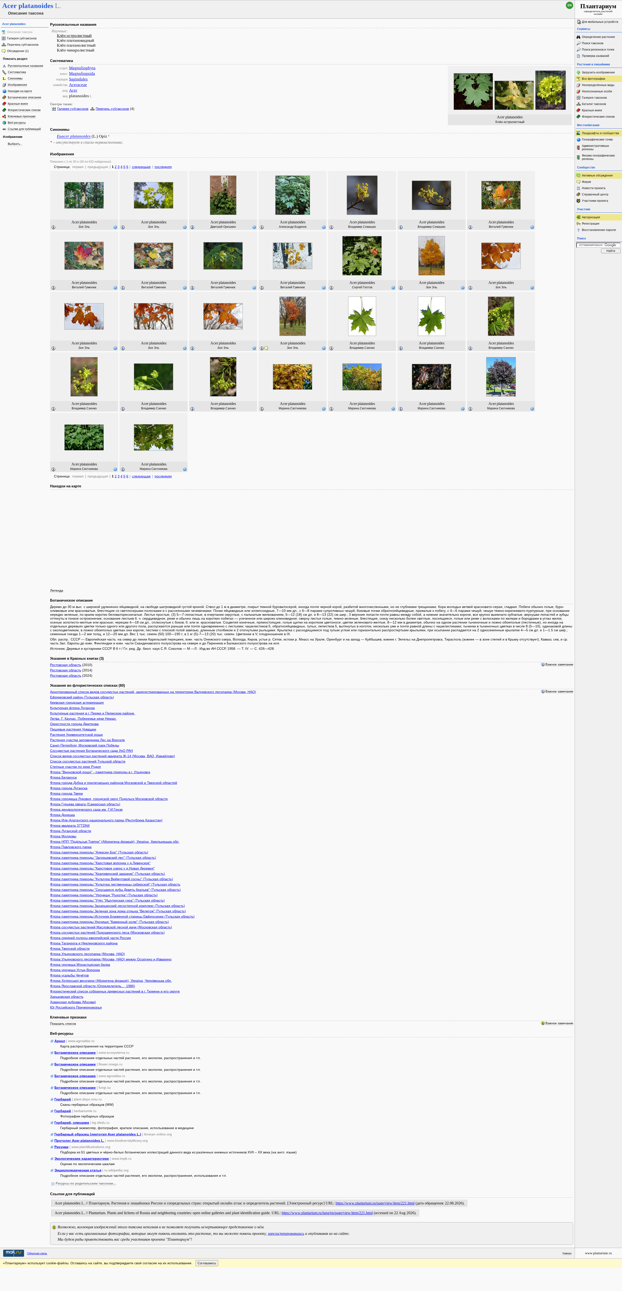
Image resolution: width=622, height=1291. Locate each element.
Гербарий (62, 1099)
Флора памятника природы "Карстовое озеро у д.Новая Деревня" (102, 868)
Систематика (17, 72)
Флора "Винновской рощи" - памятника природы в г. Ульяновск (100, 772)
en (570, 5)
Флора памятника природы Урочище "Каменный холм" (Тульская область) (109, 922)
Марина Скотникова (292, 408)
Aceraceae (78, 84)
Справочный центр (595, 194)
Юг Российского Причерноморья (76, 1007)
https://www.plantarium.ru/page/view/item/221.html (375, 1203)
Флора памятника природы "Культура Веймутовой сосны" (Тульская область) (111, 879)
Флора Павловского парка (71, 847)
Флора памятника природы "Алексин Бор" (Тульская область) (99, 852)
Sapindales (78, 79)
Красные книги (18, 103)
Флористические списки (24, 110)
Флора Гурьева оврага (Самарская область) (85, 804)
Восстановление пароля (599, 230)
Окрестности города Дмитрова (74, 724)
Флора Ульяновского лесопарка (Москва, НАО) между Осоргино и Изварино (111, 959)
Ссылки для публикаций (24, 129)
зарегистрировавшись (286, 1233)
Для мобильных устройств (600, 22)
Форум (586, 182)
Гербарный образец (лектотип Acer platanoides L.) (97, 1134)
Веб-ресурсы (17, 122)
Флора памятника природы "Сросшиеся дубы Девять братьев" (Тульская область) (115, 890)
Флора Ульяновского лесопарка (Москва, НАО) (87, 954)
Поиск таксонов (592, 43)
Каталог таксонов (594, 104)
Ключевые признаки (21, 116)
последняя (163, 167)
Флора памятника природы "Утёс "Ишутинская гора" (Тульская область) (107, 900)
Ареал (59, 1041)
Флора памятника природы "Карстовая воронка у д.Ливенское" (100, 863)
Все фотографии (593, 78)
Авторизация (591, 217)
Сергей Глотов (362, 287)
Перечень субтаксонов (22, 44)
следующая (141, 167)
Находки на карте (20, 91)
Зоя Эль (84, 226)
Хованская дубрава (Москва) (73, 1002)
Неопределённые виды (598, 85)
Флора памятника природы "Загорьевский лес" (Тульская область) (103, 858)
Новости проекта (593, 188)
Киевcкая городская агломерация (77, 702)
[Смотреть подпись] (53, 227)
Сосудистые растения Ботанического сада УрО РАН (91, 751)
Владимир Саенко (362, 348)
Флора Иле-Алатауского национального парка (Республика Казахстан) (106, 820)
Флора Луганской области (70, 831)
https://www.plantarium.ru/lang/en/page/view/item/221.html (327, 1213)
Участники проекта (595, 200)
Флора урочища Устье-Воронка (75, 970)
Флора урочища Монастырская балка (80, 964)
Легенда (56, 590)
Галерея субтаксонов (21, 38)
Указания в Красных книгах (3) (77, 658)
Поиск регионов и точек (598, 49)
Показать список (63, 1024)
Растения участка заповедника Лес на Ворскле (87, 740)
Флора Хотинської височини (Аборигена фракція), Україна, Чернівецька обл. (111, 981)
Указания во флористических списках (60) (87, 685)
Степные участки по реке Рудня (75, 767)
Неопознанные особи (597, 91)
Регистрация (590, 223)
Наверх (567, 1253)
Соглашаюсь (207, 1263)
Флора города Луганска (68, 788)
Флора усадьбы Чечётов (69, 975)
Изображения (17, 85)
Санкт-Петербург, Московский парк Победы (84, 745)
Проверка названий (595, 56)
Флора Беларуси (63, 777)
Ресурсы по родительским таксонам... (86, 1183)
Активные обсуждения (597, 175)
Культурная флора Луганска (72, 708)
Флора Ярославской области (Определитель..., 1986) (92, 986)
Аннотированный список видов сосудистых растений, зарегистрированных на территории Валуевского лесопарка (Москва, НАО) (153, 692)
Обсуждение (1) (18, 51)
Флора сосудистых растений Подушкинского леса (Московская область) (107, 932)
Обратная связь (37, 1253)
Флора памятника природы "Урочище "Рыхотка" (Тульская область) (104, 895)
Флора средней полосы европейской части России (90, 938)
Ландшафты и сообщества (600, 133)
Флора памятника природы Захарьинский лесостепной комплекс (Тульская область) (117, 906)
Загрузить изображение (598, 72)
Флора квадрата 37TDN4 (70, 825)
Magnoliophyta (82, 68)
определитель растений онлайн (598, 9)
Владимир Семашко (362, 226)
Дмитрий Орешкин (223, 226)
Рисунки (61, 1147)
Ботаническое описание (24, 97)
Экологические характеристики (81, 1158)
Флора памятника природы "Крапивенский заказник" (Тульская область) (107, 874)
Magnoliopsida (82, 73)
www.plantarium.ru (598, 1253)
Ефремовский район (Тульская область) (82, 697)
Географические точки (597, 139)
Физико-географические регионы (598, 157)
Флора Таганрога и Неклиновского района (84, 943)
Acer (73, 90)
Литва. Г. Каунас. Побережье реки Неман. (83, 718)
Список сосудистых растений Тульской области (87, 761)
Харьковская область (66, 997)
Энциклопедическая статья (77, 1170)
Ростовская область (65, 665)
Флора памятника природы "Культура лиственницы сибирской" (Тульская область (115, 884)
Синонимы (15, 78)
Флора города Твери (66, 793)
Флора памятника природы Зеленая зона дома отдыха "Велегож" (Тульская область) (118, 911)
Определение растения (598, 37)
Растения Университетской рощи (76, 735)
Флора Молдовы (63, 836)
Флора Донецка (62, 815)
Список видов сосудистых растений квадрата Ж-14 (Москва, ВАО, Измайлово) (112, 756)
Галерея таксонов (594, 97)
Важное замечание (559, 664)
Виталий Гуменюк (501, 226)
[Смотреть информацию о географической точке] (115, 227)
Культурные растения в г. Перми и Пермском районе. (92, 713)
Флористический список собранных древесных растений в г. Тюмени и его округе (115, 991)
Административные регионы (595, 147)
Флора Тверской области (70, 948)
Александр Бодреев (292, 226)
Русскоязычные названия (25, 66)
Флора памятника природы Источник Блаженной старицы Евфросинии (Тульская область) (122, 916)
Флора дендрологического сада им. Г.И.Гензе (86, 809)
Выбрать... (15, 144)
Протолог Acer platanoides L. (79, 1140)
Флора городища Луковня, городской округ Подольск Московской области (109, 799)
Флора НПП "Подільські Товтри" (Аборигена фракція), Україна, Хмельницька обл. (114, 841)
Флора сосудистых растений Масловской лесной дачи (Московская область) (111, 927)
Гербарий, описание (71, 1122)
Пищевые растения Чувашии (73, 729)
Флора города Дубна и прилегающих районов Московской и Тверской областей (113, 783)
